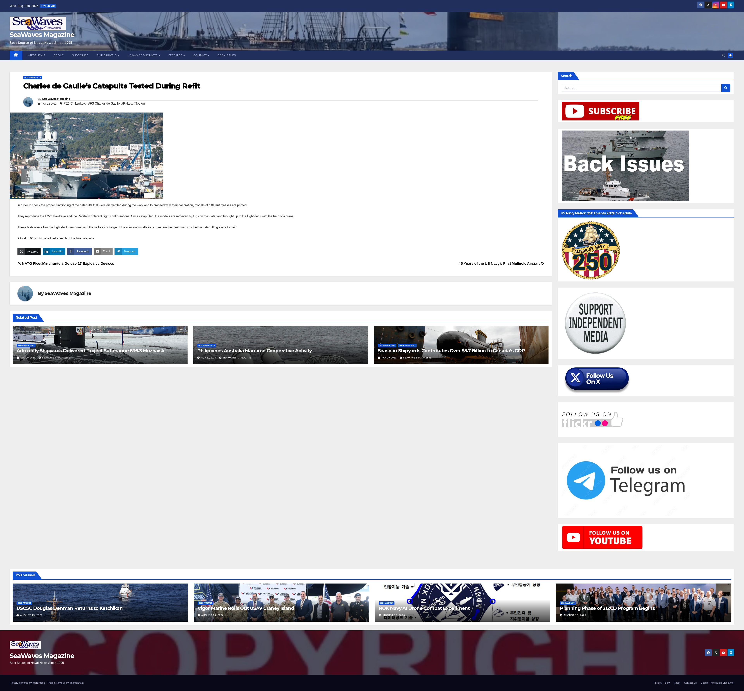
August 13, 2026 (31, 615)
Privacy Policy (662, 682)
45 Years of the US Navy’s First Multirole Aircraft (499, 263)
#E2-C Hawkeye (75, 103)
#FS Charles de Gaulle (104, 103)
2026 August (24, 603)
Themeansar (76, 682)
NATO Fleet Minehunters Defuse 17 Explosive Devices (67, 263)
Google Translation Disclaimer (717, 682)
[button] (723, 55)
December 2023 (387, 345)
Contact (200, 55)
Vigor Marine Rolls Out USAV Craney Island (246, 608)
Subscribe (80, 55)
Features (175, 55)
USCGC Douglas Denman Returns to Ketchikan (69, 608)
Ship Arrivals (106, 55)
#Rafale (126, 103)
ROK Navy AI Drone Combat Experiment (424, 608)
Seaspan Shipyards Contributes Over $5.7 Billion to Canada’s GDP (451, 350)
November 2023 (32, 77)
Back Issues (227, 55)
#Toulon (139, 103)
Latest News (36, 55)
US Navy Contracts (143, 55)
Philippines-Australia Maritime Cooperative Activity (254, 350)
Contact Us (690, 682)
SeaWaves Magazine (42, 35)
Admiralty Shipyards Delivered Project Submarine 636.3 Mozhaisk (90, 350)
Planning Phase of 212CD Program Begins (607, 608)
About (59, 55)
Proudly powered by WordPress (28, 682)
